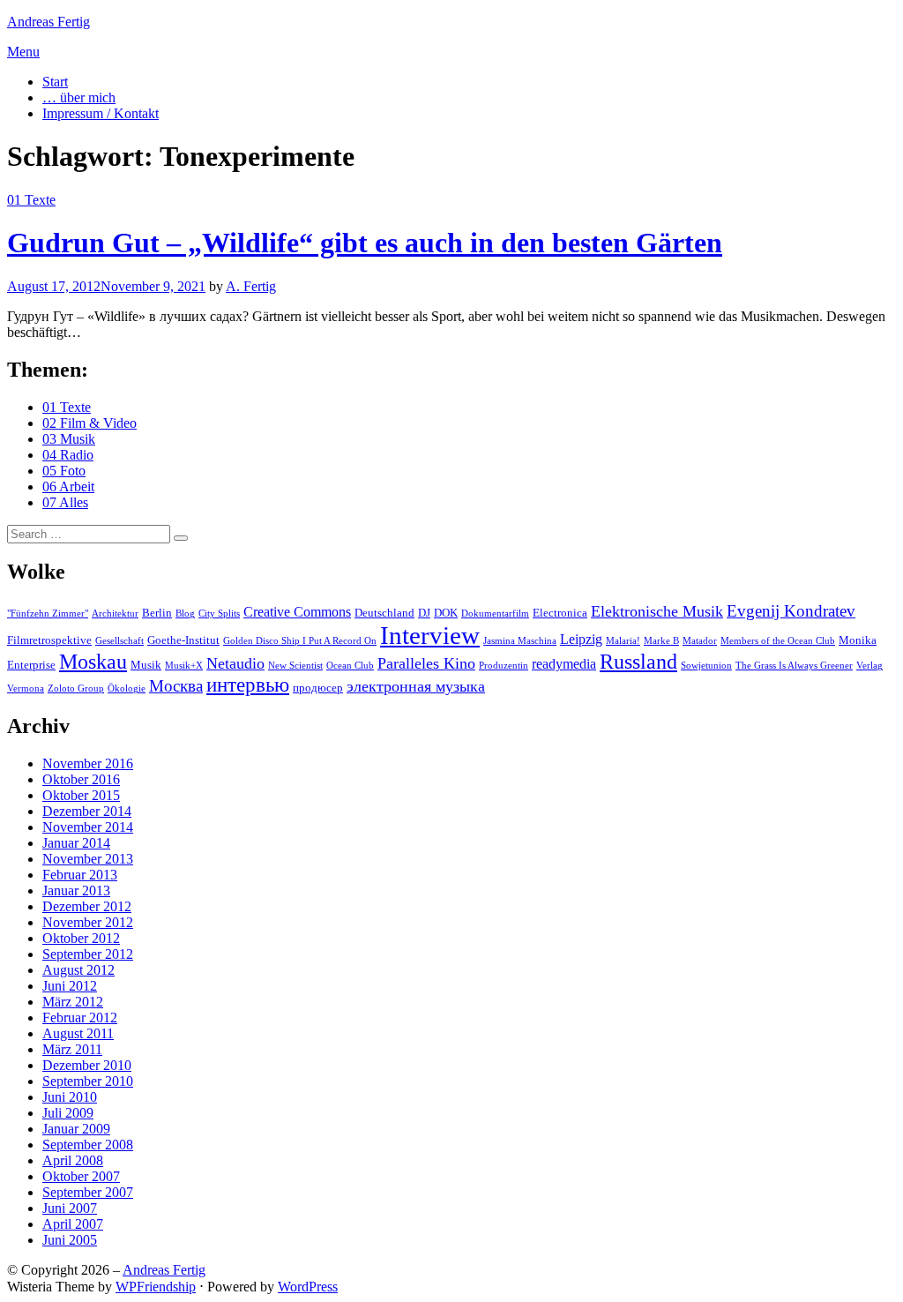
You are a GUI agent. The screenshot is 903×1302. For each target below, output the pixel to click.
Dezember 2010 (86, 1065)
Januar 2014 (76, 842)
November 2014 (87, 826)
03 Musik (68, 438)
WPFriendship (156, 1286)
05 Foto (64, 470)
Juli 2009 (67, 1112)
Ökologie (127, 688)
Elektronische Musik (657, 611)
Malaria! (623, 641)
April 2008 (72, 1160)
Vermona (25, 688)
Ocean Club (350, 665)
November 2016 (87, 763)
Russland (638, 661)
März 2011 (72, 1049)
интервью (247, 685)
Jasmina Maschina (519, 641)
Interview (430, 635)
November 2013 (87, 858)
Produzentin (503, 665)
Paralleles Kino (426, 663)
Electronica (560, 612)
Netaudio (235, 663)
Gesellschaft (119, 641)
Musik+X (184, 665)
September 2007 (87, 1192)
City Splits (219, 613)
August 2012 (78, 969)
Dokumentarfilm (495, 613)
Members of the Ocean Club (777, 641)
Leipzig (581, 639)
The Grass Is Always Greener (794, 665)
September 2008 (87, 1144)
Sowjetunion (706, 665)
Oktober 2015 (81, 795)
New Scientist (295, 665)
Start (55, 81)
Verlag (869, 665)
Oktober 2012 (81, 938)
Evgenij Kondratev (791, 611)
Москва (176, 686)
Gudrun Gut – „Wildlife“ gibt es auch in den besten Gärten (364, 242)
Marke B (661, 641)
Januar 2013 (76, 890)
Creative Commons (297, 611)
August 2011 (78, 1033)
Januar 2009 (76, 1128)
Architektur (115, 613)
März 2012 (72, 1001)
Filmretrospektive (49, 640)
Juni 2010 (69, 1096)
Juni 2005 (69, 1239)
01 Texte (31, 199)
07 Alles (65, 502)
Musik (146, 664)
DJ (424, 612)
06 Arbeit (68, 486)
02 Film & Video (89, 422)
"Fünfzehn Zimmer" (47, 613)
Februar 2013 (79, 874)
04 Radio (67, 454)
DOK (446, 612)
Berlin (157, 612)
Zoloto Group (76, 688)
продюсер (318, 687)
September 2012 (87, 954)
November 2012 (87, 922)
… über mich (79, 97)
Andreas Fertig (48, 21)
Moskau (93, 661)
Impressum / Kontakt (100, 113)
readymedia (564, 663)
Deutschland (384, 612)
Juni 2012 (69, 985)
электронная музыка (416, 686)
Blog (185, 613)
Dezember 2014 (86, 811)
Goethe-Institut (183, 640)
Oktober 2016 (81, 779)
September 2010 (87, 1081)
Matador (700, 641)
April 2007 (72, 1223)
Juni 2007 (69, 1208)
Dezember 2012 (86, 906)
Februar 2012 (79, 1017)
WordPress (308, 1286)
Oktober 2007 (81, 1176)
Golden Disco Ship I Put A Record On (300, 641)
